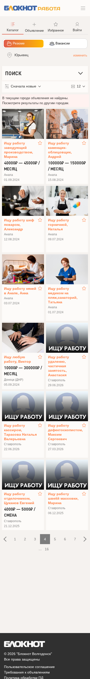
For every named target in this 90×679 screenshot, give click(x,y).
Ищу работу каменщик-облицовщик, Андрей (60, 150)
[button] (34, 26)
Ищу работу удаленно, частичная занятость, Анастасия (58, 366)
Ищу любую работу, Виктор (17, 359)
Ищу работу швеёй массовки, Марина (63, 498)
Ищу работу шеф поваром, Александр (19, 224)
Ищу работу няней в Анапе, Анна (20, 291)
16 (47, 549)
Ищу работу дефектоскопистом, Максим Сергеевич (64, 432)
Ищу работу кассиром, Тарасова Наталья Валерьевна (20, 432)
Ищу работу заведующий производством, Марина (18, 150)
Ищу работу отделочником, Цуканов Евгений (19, 498)
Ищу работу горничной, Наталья (58, 224)
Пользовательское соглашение (29, 667)
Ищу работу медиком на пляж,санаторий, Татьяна (63, 295)
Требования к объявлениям (27, 672)
